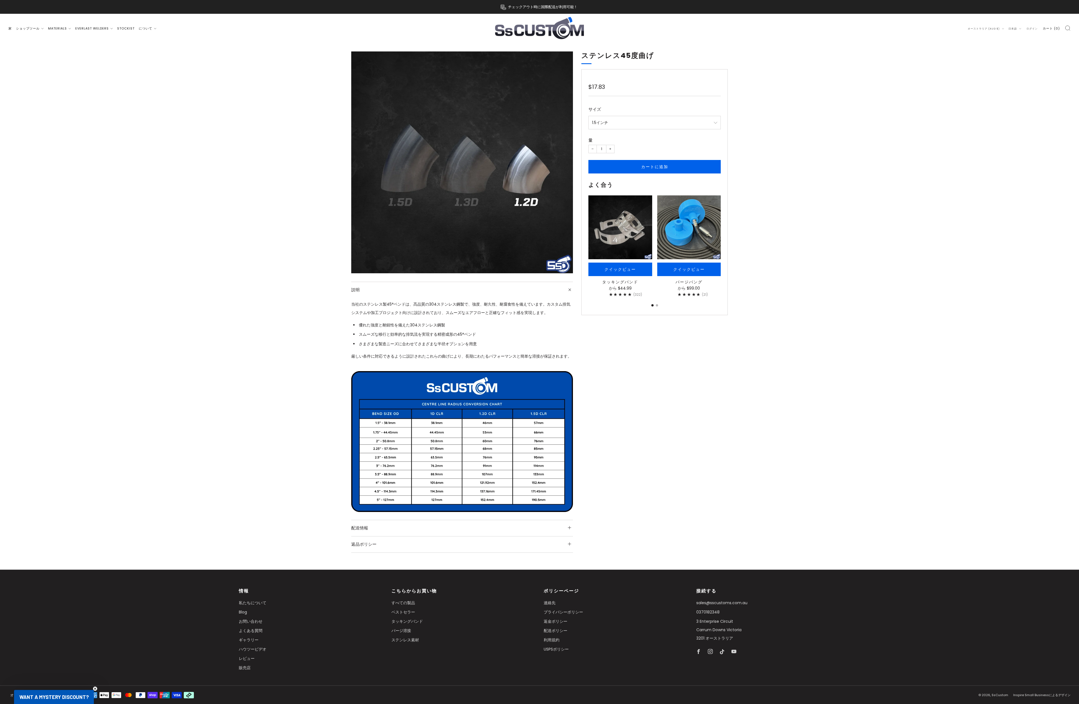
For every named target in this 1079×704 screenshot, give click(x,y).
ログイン (1032, 28)
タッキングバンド (407, 621)
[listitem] (539, 7)
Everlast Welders (92, 28)
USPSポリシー (556, 649)
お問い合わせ (250, 621)
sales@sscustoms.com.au (721, 603)
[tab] (652, 305)
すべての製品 (403, 603)
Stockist (126, 28)
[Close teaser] (95, 689)
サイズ (594, 109)
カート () (1051, 28)
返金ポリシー (555, 621)
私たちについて (252, 603)
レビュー (247, 658)
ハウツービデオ (252, 649)
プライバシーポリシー (563, 612)
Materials (57, 28)
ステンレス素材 (405, 640)
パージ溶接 (401, 630)
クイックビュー (620, 269)
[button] (54, 697)
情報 (244, 591)
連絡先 (550, 603)
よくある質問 (250, 630)
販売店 (245, 668)
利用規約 (551, 640)
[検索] (1068, 28)
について (145, 28)
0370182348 (708, 612)
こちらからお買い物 (414, 591)
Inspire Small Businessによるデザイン (1042, 695)
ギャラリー (249, 640)
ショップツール (28, 28)
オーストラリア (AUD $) (984, 28)
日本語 (1013, 28)
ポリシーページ (561, 591)
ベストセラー (403, 612)
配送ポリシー (555, 630)
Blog (243, 612)
